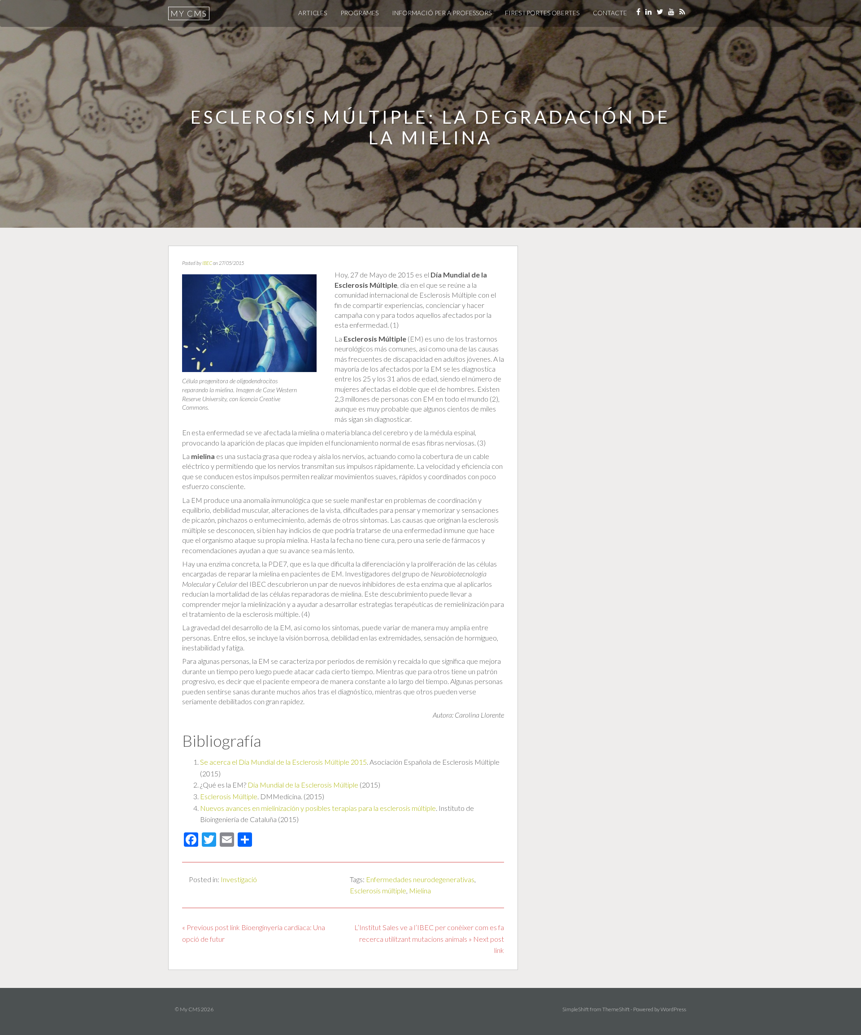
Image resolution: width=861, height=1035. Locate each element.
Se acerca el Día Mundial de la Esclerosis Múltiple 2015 (283, 762)
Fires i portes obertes (542, 13)
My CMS (188, 13)
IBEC (207, 263)
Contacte (610, 13)
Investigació (239, 879)
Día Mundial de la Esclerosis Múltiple (303, 784)
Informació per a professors (441, 13)
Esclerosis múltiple (378, 890)
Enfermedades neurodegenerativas (420, 879)
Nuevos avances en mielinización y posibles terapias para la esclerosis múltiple (318, 808)
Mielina (420, 890)
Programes (359, 13)
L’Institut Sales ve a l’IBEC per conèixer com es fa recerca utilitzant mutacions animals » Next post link (429, 938)
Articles (312, 13)
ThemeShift (616, 1009)
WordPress (673, 1009)
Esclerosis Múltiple (228, 796)
